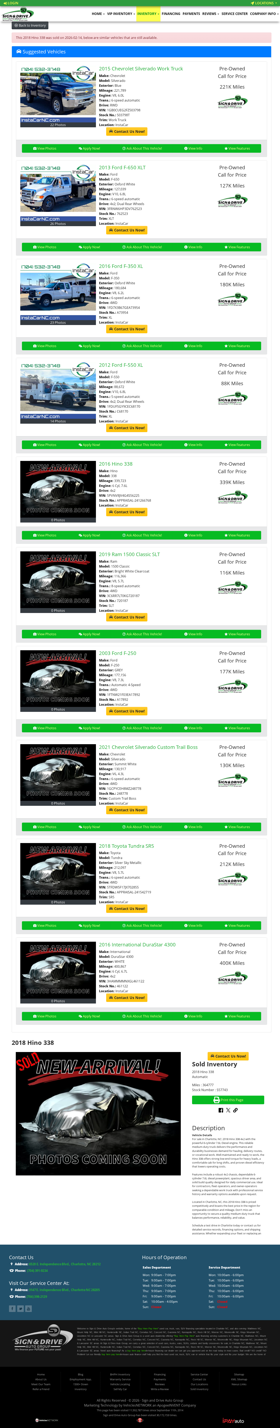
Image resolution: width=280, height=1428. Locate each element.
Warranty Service (120, 1379)
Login (12, 3)
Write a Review (160, 1389)
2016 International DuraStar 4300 (137, 944)
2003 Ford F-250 (117, 653)
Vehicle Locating (120, 1384)
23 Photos (58, 322)
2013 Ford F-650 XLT (122, 167)
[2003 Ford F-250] (58, 678)
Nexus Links (239, 1384)
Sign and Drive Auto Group (162, 1400)
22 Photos (58, 125)
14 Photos (58, 421)
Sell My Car (120, 1389)
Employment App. (81, 1379)
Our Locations (199, 1384)
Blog (80, 1374)
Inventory (147, 13)
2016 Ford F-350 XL (121, 266)
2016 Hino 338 (116, 463)
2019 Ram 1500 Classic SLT (129, 554)
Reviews (209, 13)
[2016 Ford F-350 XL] (58, 291)
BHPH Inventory (120, 1374)
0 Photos (58, 520)
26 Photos (58, 223)
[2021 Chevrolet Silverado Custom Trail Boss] (58, 772)
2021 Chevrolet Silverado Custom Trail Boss (148, 747)
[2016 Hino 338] (58, 489)
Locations (264, 3)
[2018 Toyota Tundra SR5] (58, 871)
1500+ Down (80, 1384)
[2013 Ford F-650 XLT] (58, 193)
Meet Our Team (40, 1384)
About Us (41, 1379)
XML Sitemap (239, 1379)
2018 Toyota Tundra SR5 (126, 845)
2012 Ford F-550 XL (121, 364)
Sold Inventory (199, 1389)
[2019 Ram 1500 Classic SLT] (58, 579)
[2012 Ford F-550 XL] (58, 390)
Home (97, 13)
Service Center (235, 13)
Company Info (263, 13)
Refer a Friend (41, 1389)
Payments (191, 13)
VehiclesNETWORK (137, 1405)
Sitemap (239, 1374)
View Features (239, 148)
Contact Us (199, 1379)
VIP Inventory (120, 13)
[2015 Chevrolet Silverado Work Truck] (58, 94)
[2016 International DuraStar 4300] (58, 970)
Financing (171, 13)
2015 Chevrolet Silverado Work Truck (141, 68)
